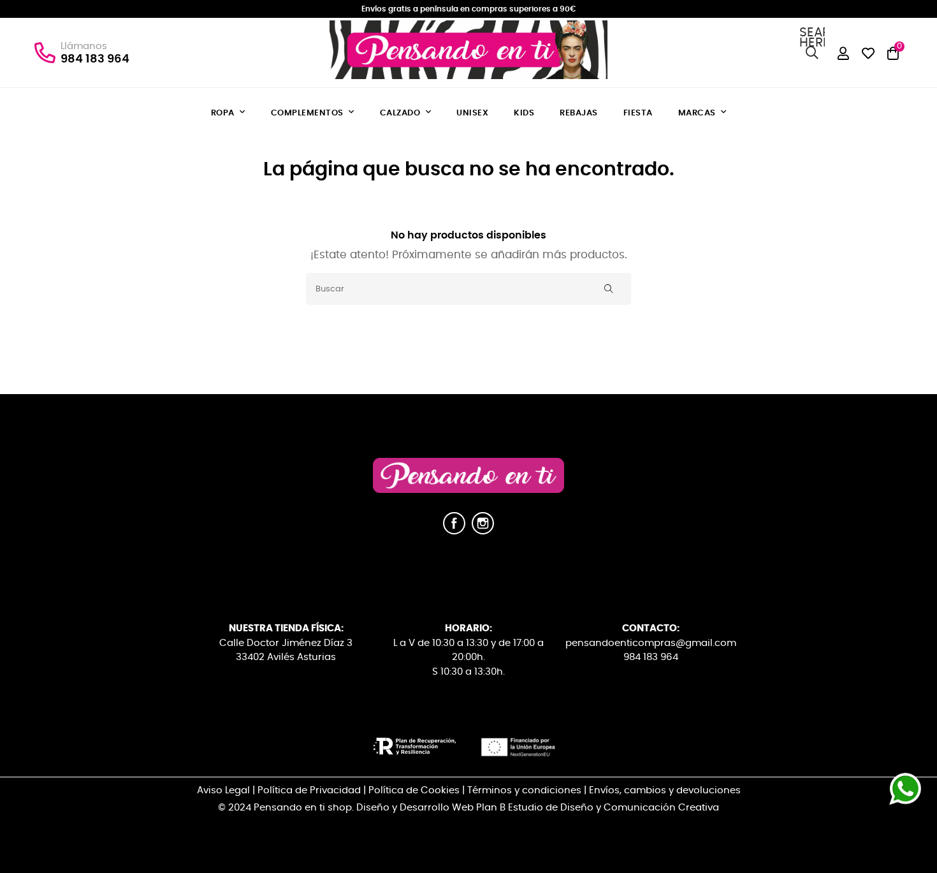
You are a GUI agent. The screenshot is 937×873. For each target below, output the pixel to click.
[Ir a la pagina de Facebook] (454, 531)
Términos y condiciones (524, 790)
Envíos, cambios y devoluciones (665, 790)
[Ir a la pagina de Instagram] (483, 531)
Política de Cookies (414, 790)
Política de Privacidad (309, 790)
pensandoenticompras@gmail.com (650, 643)
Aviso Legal (223, 790)
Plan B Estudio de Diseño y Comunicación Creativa (597, 807)
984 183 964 (95, 59)
